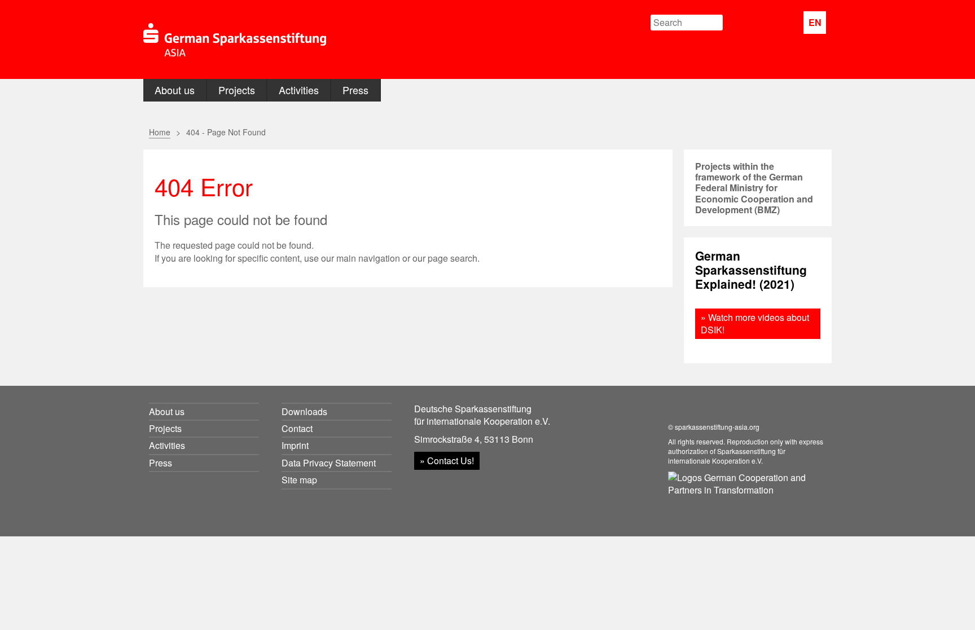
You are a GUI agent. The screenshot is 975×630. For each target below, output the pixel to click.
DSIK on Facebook (760, 23)
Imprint (295, 445)
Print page (633, 131)
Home (159, 132)
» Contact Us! (447, 460)
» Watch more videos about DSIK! (755, 323)
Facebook (652, 131)
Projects (236, 89)
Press (355, 89)
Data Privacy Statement (329, 462)
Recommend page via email (610, 131)
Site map (299, 479)
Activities (299, 89)
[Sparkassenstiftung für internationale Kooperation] (234, 39)
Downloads (304, 411)
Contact (297, 428)
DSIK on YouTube (785, 23)
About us (175, 89)
